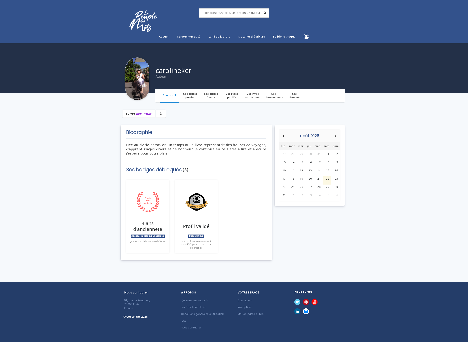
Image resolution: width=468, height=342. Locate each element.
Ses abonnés (294, 95)
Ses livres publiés (232, 95)
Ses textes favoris (211, 95)
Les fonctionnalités (193, 307)
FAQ (183, 321)
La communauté (189, 36)
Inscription (244, 307)
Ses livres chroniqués (252, 95)
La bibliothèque (284, 36)
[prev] (283, 136)
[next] (335, 136)
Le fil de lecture (220, 36)
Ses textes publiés (190, 95)
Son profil (169, 95)
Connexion (245, 300)
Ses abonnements (274, 95)
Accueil (164, 36)
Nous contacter (191, 327)
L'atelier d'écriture (251, 36)
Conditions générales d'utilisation (202, 314)
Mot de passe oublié (251, 314)
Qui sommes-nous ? (194, 300)
